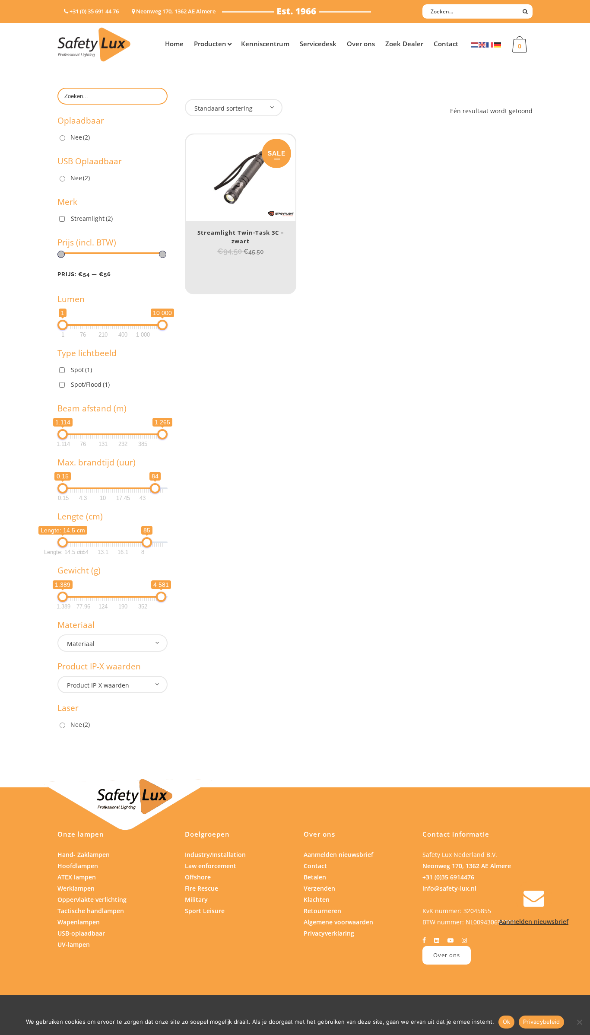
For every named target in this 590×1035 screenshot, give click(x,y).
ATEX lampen (76, 877)
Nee (80, 137)
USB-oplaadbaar (81, 933)
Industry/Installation (215, 854)
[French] (490, 44)
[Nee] (579, 1022)
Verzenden (319, 888)
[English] (482, 44)
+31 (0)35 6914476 (448, 877)
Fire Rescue (201, 888)
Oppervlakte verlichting (92, 899)
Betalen (315, 877)
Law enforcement (210, 866)
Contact (315, 866)
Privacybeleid (541, 1021)
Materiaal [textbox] (81, 644)
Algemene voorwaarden (338, 922)
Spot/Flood (90, 384)
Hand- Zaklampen (83, 854)
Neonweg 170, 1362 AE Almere (466, 866)
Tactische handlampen (90, 911)
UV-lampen (73, 944)
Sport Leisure (205, 911)
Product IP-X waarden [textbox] (98, 685)
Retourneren (322, 911)
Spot (81, 370)
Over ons (446, 955)
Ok (507, 1021)
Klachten (317, 899)
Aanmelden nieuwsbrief (338, 854)
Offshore (198, 877)
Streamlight (92, 218)
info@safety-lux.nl (449, 888)
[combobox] (112, 643)
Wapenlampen (78, 922)
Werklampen (76, 888)
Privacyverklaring (329, 933)
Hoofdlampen (77, 866)
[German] (498, 44)
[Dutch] (475, 44)
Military (196, 899)
